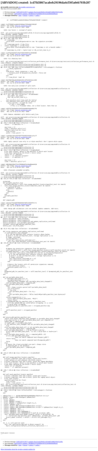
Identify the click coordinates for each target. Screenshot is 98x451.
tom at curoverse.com (23, 25)
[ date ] (20, 15)
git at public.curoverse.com (27, 7)
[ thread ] (25, 15)
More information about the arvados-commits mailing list (18, 449)
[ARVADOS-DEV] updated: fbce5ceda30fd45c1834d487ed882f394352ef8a (39, 12)
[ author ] (37, 15)
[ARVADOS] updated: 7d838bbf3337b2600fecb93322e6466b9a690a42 (36, 14)
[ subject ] (31, 15)
